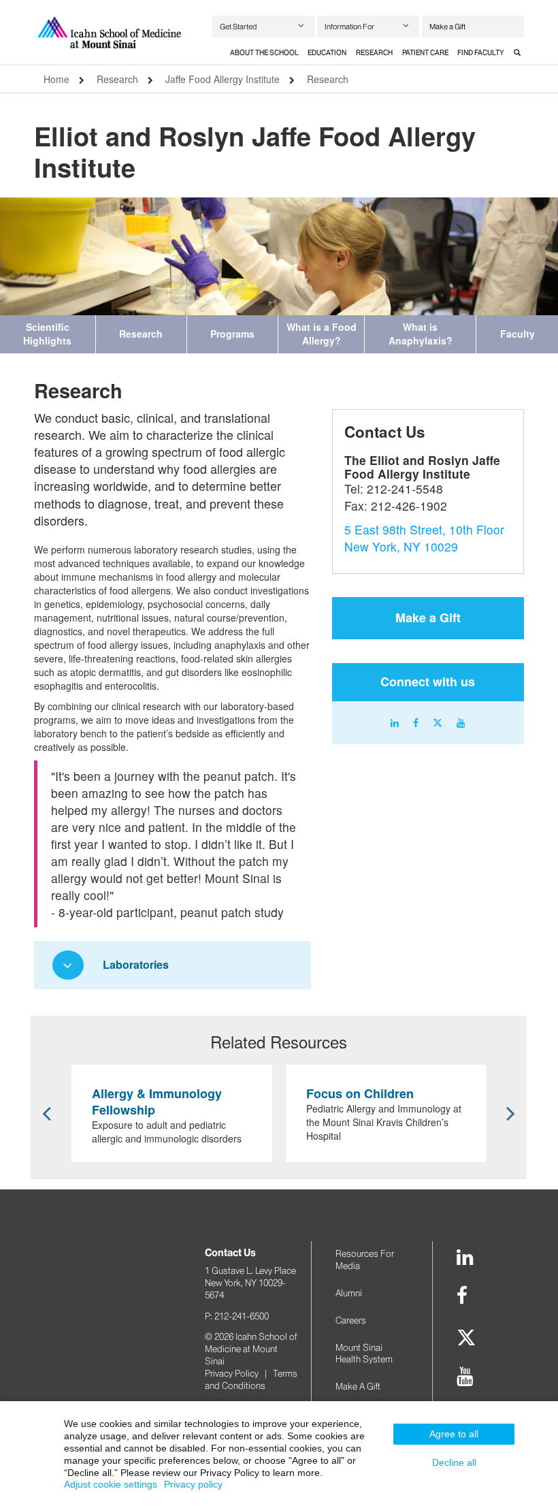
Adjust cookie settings (110, 1484)
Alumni (348, 1292)
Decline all (454, 1462)
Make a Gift (447, 26)
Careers (350, 1320)
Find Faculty (480, 52)
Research (374, 52)
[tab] (264, 53)
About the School (264, 52)
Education (327, 52)
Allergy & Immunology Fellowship (157, 1102)
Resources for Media (364, 1259)
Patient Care (425, 52)
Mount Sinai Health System (364, 1353)
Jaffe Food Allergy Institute (222, 79)
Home (56, 79)
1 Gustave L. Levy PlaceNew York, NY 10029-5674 (250, 1282)
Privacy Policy (232, 1373)
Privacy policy (193, 1484)
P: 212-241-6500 (237, 1316)
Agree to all (453, 1433)
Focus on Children (360, 1093)
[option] (279, 256)
